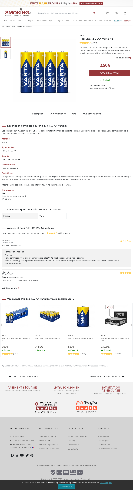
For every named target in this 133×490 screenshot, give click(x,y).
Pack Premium (104, 444)
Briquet (30, 21)
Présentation (103, 436)
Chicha (79, 21)
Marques (107, 21)
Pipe (50, 21)
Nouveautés (117, 21)
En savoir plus (106, 483)
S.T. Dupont (58, 21)
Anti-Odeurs (88, 21)
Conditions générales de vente (83, 465)
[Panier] (125, 13)
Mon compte (44, 440)
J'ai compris (66, 486)
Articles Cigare (41, 21)
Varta (81, 35)
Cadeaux (98, 21)
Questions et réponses (77, 436)
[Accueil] (3, 27)
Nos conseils (73, 445)
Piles (8, 27)
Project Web (86, 479)
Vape (67, 21)
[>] (131, 325)
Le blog (71, 440)
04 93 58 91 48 (17, 436)
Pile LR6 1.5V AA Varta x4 (22, 27)
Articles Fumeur (8, 21)
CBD (72, 21)
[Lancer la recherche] (94, 13)
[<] (1, 325)
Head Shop (21, 21)
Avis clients (73, 449)
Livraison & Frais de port (49, 449)
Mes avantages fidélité (48, 444)
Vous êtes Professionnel (108, 449)
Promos (127, 21)
